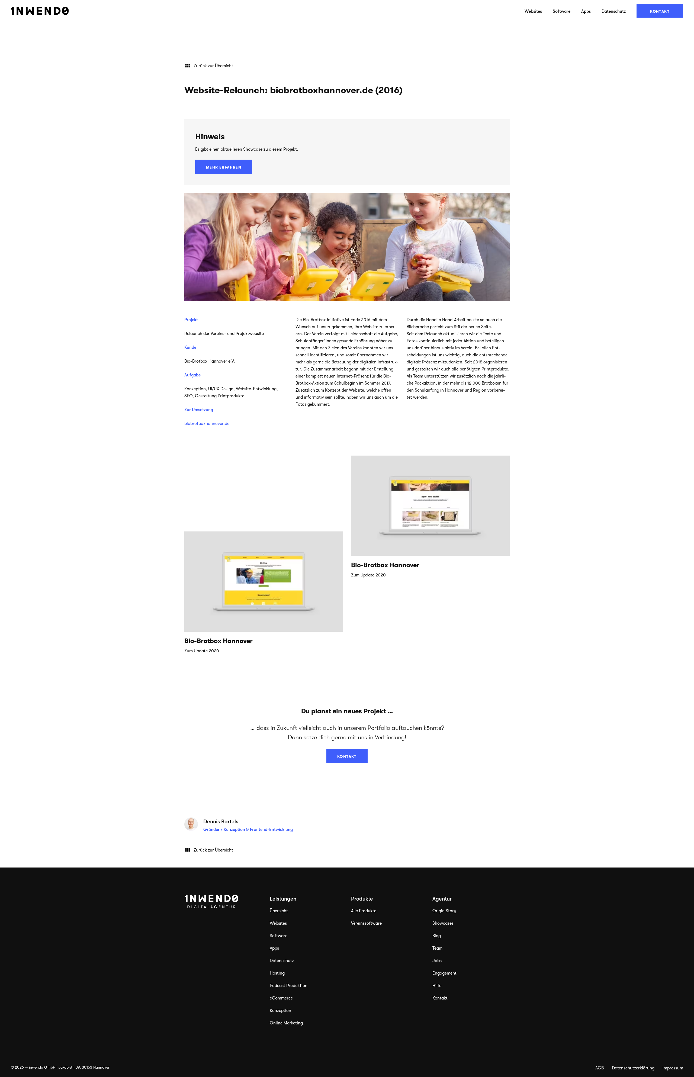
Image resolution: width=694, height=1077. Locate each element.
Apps (586, 11)
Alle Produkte (363, 910)
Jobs (437, 960)
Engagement (444, 973)
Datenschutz (614, 11)
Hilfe (436, 985)
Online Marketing (286, 1023)
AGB (599, 1068)
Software (561, 11)
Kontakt (660, 11)
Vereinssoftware (366, 923)
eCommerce (281, 998)
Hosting (277, 973)
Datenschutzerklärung (633, 1068)
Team (437, 948)
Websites (533, 11)
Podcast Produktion (288, 985)
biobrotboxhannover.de (206, 423)
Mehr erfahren (223, 167)
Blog (436, 935)
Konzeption (280, 1010)
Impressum (673, 1068)
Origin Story (444, 910)
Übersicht (279, 910)
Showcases (443, 923)
